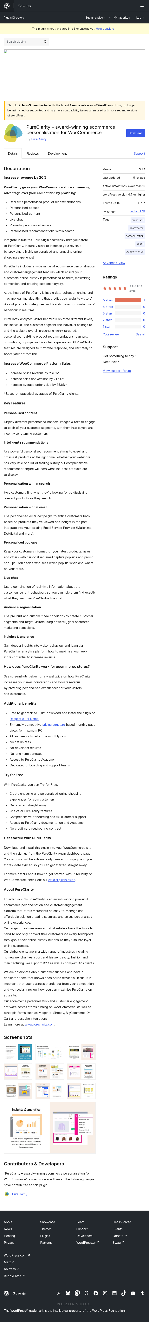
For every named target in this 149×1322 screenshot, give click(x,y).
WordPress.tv (88, 1242)
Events (118, 1229)
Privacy (9, 1242)
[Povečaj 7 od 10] (27, 1088)
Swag (119, 1242)
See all (140, 334)
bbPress (12, 1269)
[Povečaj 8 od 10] (59, 1088)
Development (57, 153)
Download (136, 133)
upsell (140, 243)
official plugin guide (61, 880)
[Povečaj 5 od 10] (59, 1069)
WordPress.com (17, 1255)
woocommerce (135, 251)
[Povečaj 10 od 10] (90, 1107)
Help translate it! (106, 28)
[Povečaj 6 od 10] (90, 1069)
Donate (120, 1236)
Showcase (47, 1222)
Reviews (33, 153)
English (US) (137, 211)
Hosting (9, 1236)
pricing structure (53, 724)
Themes (46, 1229)
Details (13, 153)
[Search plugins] (45, 42)
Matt (9, 1262)
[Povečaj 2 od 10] (59, 1049)
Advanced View (114, 263)
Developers (84, 1236)
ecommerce (136, 228)
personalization (135, 235)
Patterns (46, 1242)
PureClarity (39, 139)
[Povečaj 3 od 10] (90, 1049)
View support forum (117, 371)
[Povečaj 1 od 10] (27, 1049)
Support (139, 153)
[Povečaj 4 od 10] (27, 1069)
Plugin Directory (14, 17)
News (8, 1229)
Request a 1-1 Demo (24, 719)
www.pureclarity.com (39, 1024)
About (8, 1222)
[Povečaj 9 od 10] (90, 1088)
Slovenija (19, 1293)
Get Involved (122, 1222)
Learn (80, 1222)
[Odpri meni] (143, 6)
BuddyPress (14, 1276)
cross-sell (138, 220)
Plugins (45, 1236)
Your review (111, 334)
